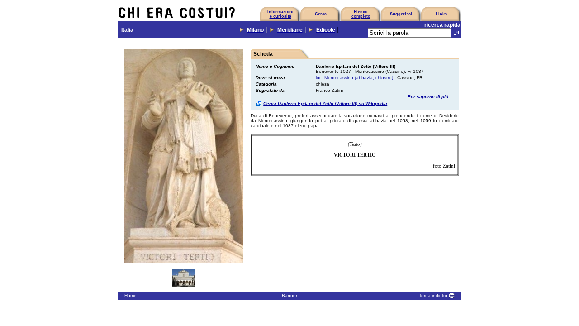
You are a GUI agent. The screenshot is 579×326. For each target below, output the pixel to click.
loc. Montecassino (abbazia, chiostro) (354, 77)
